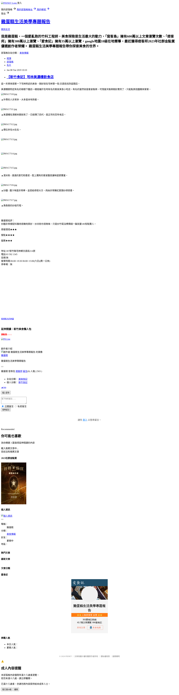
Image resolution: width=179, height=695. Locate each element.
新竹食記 (22, 382)
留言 (25, 371)
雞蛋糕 (4, 355)
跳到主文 (5, 29)
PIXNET (68, 656)
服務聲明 (116, 656)
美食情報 (24, 53)
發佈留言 (6, 410)
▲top (3, 387)
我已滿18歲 (6, 689)
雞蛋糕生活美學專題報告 (25, 21)
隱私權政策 (105, 656)
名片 (9, 65)
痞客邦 (19, 371)
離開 (16, 689)
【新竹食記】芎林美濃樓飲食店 (30, 77)
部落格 (10, 62)
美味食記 (22, 379)
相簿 (9, 58)
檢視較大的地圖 (7, 319)
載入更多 (6, 393)
